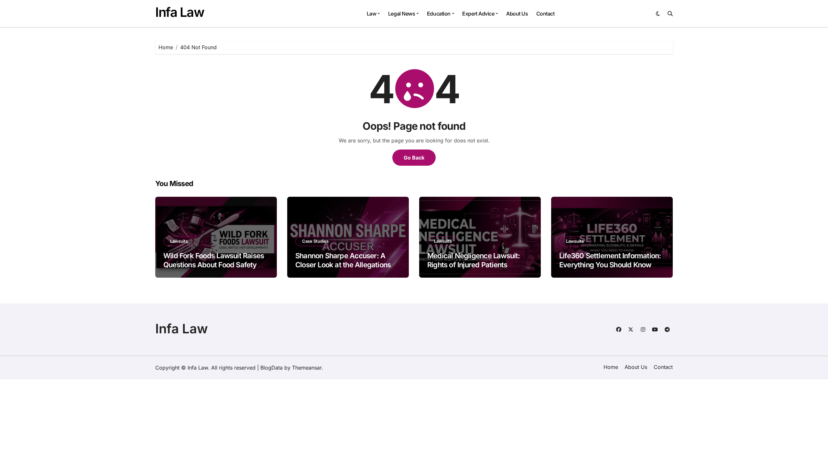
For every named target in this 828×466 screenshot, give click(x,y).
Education (439, 13)
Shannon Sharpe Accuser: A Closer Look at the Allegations (343, 260)
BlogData (271, 367)
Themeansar (306, 367)
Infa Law (179, 12)
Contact (545, 13)
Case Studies (315, 241)
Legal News (401, 13)
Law (371, 13)
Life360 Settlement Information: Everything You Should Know (610, 260)
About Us (517, 13)
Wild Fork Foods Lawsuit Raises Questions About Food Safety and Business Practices (213, 264)
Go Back (414, 157)
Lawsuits (179, 241)
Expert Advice (478, 13)
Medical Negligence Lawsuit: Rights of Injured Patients (473, 260)
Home (611, 367)
